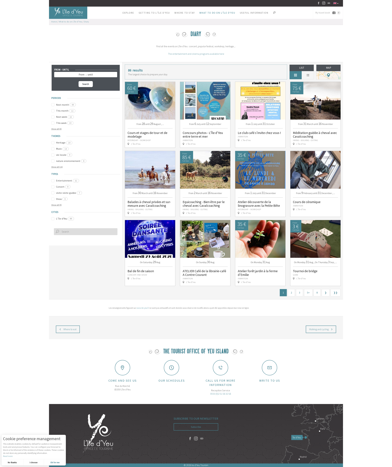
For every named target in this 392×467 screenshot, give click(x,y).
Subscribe (196, 426)
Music (61, 148)
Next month (65, 104)
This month (64, 110)
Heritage (63, 142)
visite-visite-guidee (68, 192)
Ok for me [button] (55, 462)
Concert (62, 186)
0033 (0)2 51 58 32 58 (220, 393)
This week (63, 122)
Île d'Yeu (297, 437)
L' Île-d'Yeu (64, 218)
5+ (308, 292)
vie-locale (63, 154)
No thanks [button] (12, 462)
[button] (128, 13)
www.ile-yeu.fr (142, 308)
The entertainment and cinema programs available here (196, 53)
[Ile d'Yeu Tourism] (98, 434)
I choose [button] (34, 462)
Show (61, 198)
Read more (8, 456)
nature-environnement (70, 160)
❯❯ (335, 292)
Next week (64, 116)
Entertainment (66, 180)
